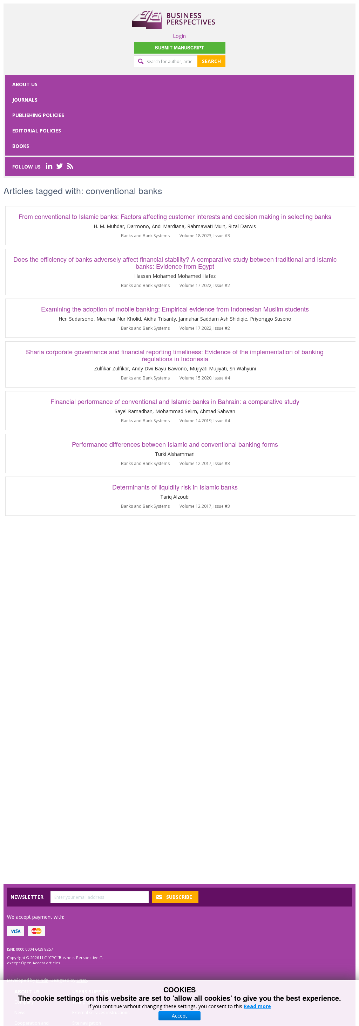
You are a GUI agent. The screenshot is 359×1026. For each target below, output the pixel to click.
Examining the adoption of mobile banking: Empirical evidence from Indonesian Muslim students (175, 308)
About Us (25, 84)
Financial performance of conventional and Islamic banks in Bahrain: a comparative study (174, 401)
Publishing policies (38, 115)
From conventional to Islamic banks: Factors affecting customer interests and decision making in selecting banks (175, 216)
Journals (25, 99)
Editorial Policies (36, 130)
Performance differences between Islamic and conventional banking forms (175, 444)
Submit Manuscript (179, 47)
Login (179, 36)
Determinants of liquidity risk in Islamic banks (175, 486)
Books (20, 146)
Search (211, 61)
